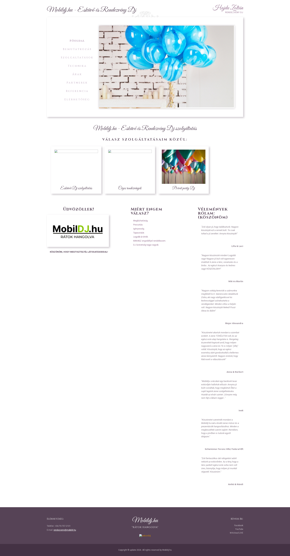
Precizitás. (138, 225)
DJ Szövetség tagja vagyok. (146, 245)
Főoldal (77, 41)
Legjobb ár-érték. (140, 237)
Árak (77, 74)
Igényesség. (139, 229)
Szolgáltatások (77, 57)
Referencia (77, 91)
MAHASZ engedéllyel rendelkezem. (149, 241)
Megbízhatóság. (140, 221)
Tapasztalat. (139, 233)
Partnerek (77, 83)
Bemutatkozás (77, 49)
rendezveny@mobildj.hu (65, 530)
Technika (77, 66)
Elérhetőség (77, 99)
